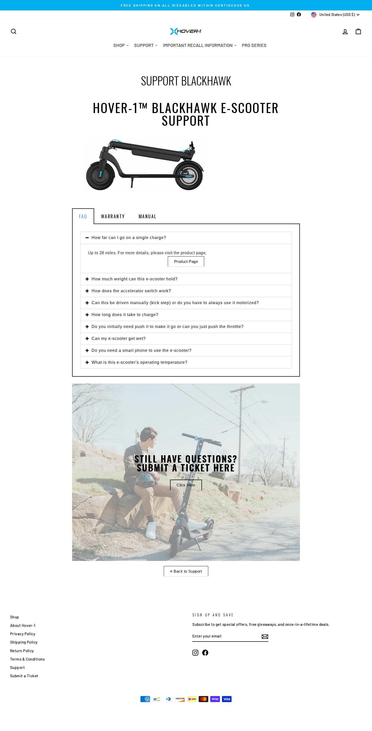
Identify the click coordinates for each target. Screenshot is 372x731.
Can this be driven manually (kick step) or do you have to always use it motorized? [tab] (175, 303)
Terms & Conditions (27, 659)
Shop (14, 617)
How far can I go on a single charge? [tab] (129, 237)
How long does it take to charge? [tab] (125, 315)
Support (17, 667)
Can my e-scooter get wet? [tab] (119, 338)
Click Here (186, 485)
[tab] (186, 216)
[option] (186, 472)
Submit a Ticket (24, 675)
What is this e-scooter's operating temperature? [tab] (140, 362)
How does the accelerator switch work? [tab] (131, 291)
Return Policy (22, 650)
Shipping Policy (24, 642)
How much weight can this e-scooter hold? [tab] (135, 279)
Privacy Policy (22, 633)
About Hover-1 (22, 625)
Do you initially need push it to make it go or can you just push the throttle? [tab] (168, 326)
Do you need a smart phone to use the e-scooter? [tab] (142, 350)
